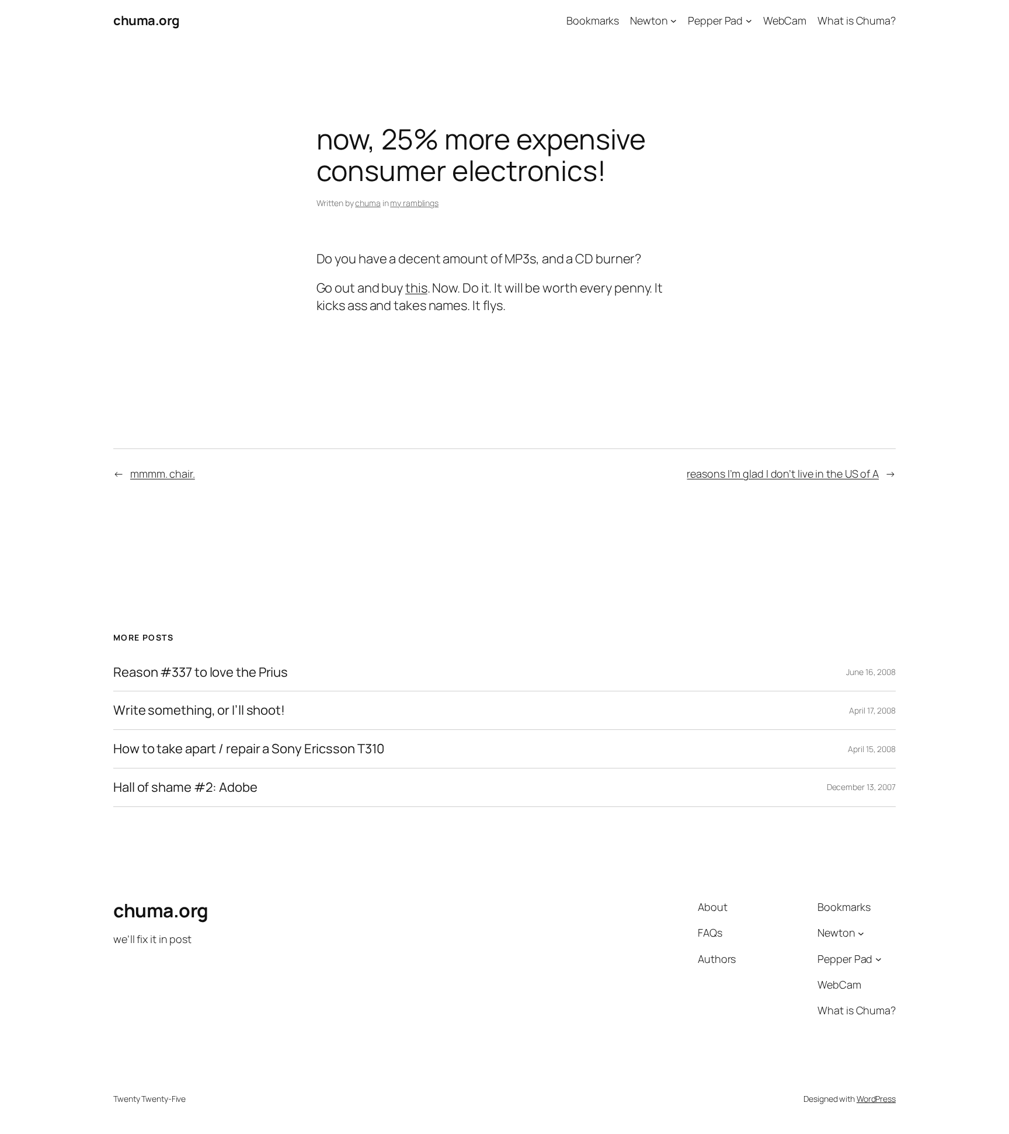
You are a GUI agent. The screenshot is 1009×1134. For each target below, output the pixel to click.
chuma (368, 202)
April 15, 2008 (872, 748)
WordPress (876, 1098)
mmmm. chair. (162, 474)
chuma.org (146, 20)
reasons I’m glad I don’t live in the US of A (783, 474)
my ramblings (414, 202)
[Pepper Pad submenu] (749, 21)
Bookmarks (592, 20)
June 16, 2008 (871, 671)
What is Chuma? (856, 20)
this (416, 288)
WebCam (784, 20)
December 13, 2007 (861, 786)
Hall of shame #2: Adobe (185, 787)
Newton (648, 20)
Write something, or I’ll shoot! (199, 710)
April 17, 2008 (872, 710)
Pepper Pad (715, 20)
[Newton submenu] (673, 21)
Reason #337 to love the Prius (200, 672)
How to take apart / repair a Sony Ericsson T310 (248, 749)
